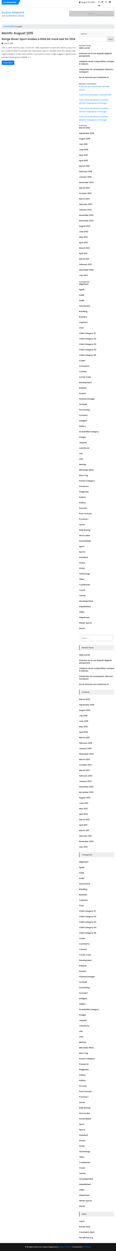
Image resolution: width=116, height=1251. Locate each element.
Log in (82, 1221)
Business (83, 317)
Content (83, 371)
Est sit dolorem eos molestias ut (94, 77)
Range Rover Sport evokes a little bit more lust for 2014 (38, 39)
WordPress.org (86, 1237)
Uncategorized (86, 601)
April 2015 (83, 160)
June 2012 (83, 231)
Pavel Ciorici (84, 94)
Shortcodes (84, 535)
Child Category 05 (87, 355)
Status (82, 563)
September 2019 (86, 133)
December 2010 (86, 270)
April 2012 (83, 242)
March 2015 (84, 166)
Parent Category (87, 481)
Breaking (83, 311)
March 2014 (84, 188)
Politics (82, 497)
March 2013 (84, 199)
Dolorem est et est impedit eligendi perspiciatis (95, 54)
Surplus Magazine (13, 12)
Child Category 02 (87, 339)
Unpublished (85, 606)
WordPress (87, 1247)
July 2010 (83, 275)
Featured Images (87, 399)
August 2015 (84, 139)
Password (83, 486)
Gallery (82, 426)
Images (82, 437)
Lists (81, 459)
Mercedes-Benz (86, 470)
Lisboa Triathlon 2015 (102, 94)
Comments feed (86, 1232)
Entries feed (84, 1226)
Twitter (82, 595)
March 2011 (84, 259)
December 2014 (86, 182)
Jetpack (83, 442)
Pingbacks (84, 492)
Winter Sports (85, 623)
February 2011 (85, 264)
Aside (81, 295)
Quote (82, 524)
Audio (81, 300)
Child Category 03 (87, 344)
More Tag (83, 475)
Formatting (84, 410)
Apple (81, 289)
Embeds (82, 388)
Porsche (83, 508)
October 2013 (85, 193)
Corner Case (85, 377)
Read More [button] (8, 62)
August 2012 (84, 226)
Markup (82, 464)
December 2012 (86, 215)
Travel (82, 590)
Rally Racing (84, 530)
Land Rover (84, 448)
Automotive (84, 306)
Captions (83, 322)
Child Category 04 (87, 349)
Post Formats (85, 513)
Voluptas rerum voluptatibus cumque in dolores (96, 62)
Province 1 (83, 519)
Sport (81, 546)
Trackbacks (84, 584)
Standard (83, 557)
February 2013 (85, 204)
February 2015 (85, 171)
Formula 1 (83, 415)
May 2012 (83, 237)
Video (81, 612)
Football (83, 404)
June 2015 (83, 149)
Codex (82, 360)
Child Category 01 (87, 333)
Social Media (85, 541)
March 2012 (84, 248)
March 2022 (84, 128)
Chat (81, 328)
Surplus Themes (65, 1247)
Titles (81, 579)
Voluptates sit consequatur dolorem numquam (96, 70)
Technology (84, 574)
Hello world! (84, 48)
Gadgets (83, 421)
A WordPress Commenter (90, 86)
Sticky (82, 568)
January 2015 (85, 177)
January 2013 (85, 210)
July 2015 (83, 144)
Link (81, 453)
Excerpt (82, 393)
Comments (84, 366)
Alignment (83, 284)
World (82, 628)
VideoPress (84, 617)
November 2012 (86, 221)
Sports (82, 552)
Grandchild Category (89, 431)
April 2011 (83, 253)
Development (85, 382)
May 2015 (83, 155)
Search (84, 34)
